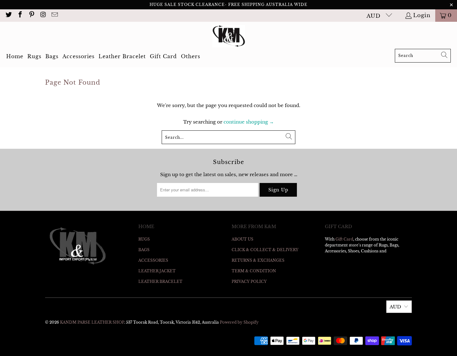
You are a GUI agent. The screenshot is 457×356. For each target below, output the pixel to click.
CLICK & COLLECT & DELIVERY (265, 249)
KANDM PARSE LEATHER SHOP (92, 322)
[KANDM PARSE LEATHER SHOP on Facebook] (19, 15)
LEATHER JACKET (157, 271)
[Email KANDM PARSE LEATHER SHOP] (54, 15)
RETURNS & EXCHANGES (258, 260)
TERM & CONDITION (254, 271)
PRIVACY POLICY (249, 281)
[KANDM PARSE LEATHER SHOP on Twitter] (8, 15)
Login (422, 15)
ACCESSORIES (153, 260)
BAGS (144, 249)
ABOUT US (242, 239)
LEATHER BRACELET (160, 281)
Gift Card (344, 239)
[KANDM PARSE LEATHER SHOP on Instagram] (42, 15)
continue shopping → (249, 122)
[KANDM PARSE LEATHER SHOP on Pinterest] (31, 15)
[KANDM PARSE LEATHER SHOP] (228, 37)
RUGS (144, 239)
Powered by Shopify (239, 322)
